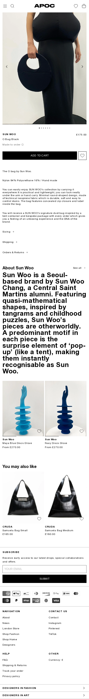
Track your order (12, 670)
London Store (10, 628)
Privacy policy (11, 676)
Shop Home (9, 639)
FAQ (5, 659)
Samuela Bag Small (15, 530)
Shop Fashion (10, 634)
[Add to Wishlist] (82, 155)
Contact (53, 617)
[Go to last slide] (7, 66)
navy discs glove (56, 443)
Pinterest (54, 628)
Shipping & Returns (14, 665)
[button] (5, 6)
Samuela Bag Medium (59, 530)
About (6, 617)
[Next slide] (82, 66)
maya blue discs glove (17, 443)
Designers (8, 644)
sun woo (9, 134)
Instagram (55, 623)
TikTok (53, 634)
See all (77, 267)
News (5, 623)
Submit (45, 578)
